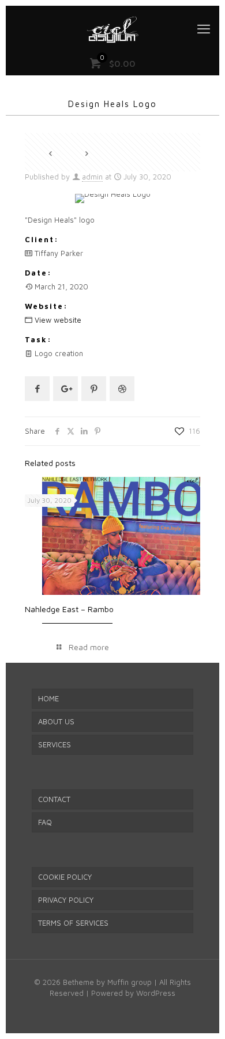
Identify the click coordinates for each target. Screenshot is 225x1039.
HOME (48, 698)
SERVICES (54, 744)
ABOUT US (56, 721)
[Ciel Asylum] (112, 29)
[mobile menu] (203, 29)
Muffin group (129, 982)
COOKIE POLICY (65, 876)
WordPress (155, 993)
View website (58, 319)
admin (92, 176)
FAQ (45, 822)
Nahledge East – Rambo (69, 609)
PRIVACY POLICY (65, 899)
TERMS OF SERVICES (73, 922)
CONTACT (54, 799)
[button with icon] (37, 388)
